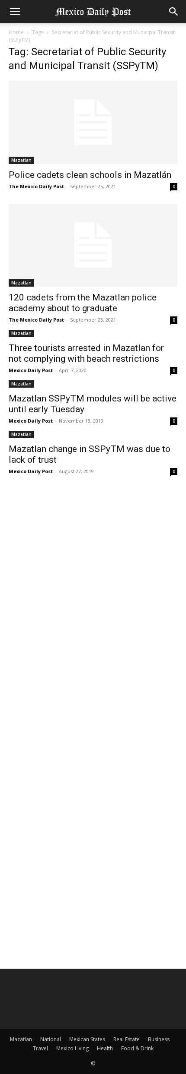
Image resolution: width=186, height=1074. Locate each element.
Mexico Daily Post (31, 370)
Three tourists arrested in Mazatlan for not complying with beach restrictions (86, 353)
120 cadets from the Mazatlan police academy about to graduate (83, 302)
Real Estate (126, 1039)
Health (105, 1048)
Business (159, 1039)
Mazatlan (21, 160)
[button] (15, 11)
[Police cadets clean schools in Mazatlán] (93, 122)
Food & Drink (137, 1048)
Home (16, 32)
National (50, 1039)
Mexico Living (72, 1048)
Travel (40, 1048)
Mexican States (87, 1039)
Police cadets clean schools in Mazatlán (90, 175)
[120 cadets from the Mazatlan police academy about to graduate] (93, 245)
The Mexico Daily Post (36, 186)
